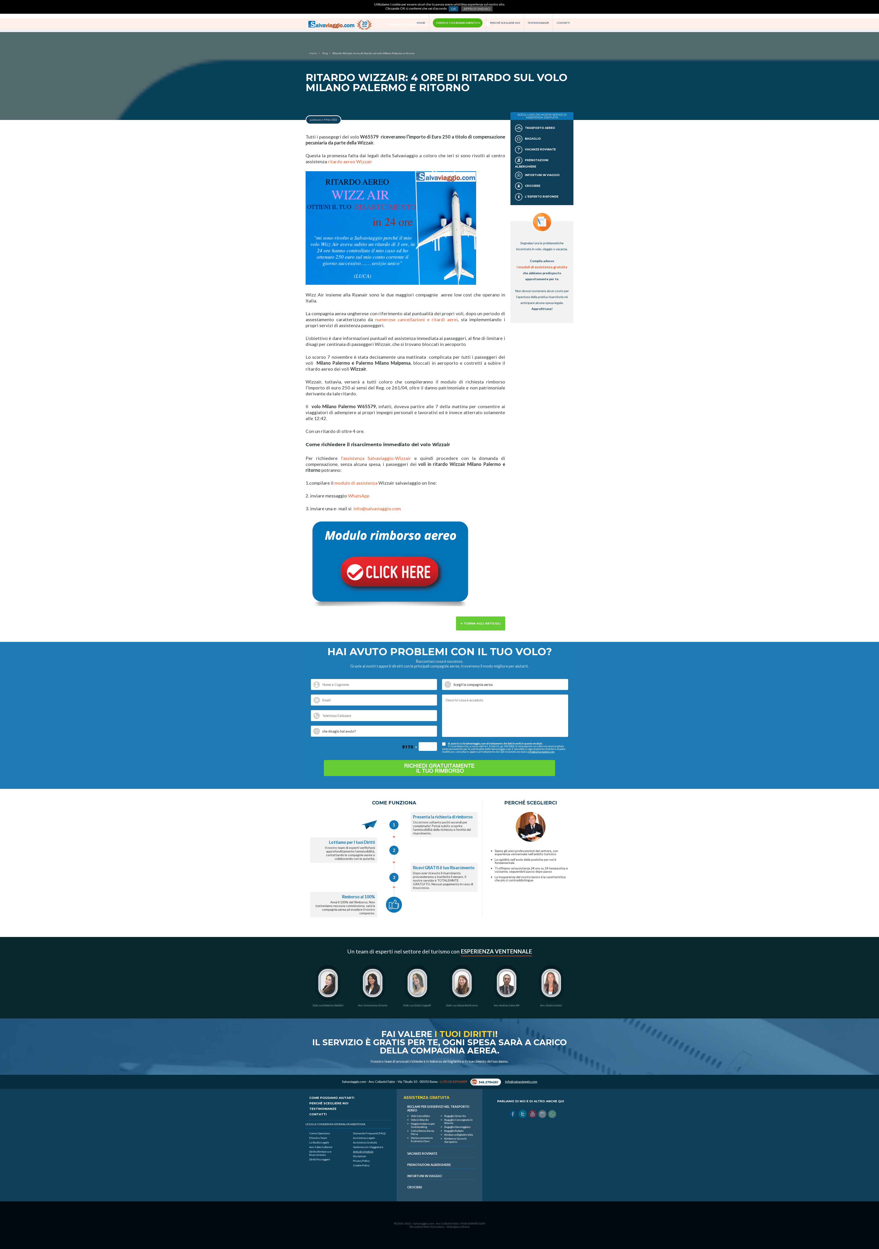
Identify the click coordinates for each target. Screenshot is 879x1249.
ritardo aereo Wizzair (350, 161)
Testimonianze (538, 23)
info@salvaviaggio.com (377, 508)
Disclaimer (359, 1156)
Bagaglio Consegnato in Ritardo (458, 1121)
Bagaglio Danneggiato (457, 1127)
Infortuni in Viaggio (542, 175)
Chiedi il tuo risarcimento (457, 22)
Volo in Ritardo (420, 1119)
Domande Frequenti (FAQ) (369, 1133)
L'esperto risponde (541, 196)
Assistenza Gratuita (365, 1142)
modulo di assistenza (355, 483)
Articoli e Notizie (363, 1151)
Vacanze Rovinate (540, 149)
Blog (325, 53)
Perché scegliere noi (505, 23)
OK (453, 9)
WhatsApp (358, 495)
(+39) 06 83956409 (453, 1081)
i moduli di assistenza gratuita (542, 267)
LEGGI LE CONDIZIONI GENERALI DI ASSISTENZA (335, 1124)
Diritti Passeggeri (319, 1159)
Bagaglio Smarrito (455, 1116)
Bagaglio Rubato (454, 1130)
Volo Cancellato (420, 1116)
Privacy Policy (361, 1160)
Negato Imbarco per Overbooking (423, 1125)
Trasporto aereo (539, 128)
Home (421, 23)
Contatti (563, 23)
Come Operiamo (319, 1133)
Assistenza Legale (364, 1138)
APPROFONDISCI (477, 9)
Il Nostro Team (318, 1138)
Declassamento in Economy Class (422, 1139)
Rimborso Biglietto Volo (458, 1134)
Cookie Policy (361, 1165)
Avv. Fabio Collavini (320, 1147)
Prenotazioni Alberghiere (429, 1165)
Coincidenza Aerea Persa (422, 1132)
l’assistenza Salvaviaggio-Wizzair (376, 458)
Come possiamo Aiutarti (331, 1098)
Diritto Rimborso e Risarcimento (320, 1153)
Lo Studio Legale (319, 1142)
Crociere (532, 185)
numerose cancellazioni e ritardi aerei (416, 319)
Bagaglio (532, 138)
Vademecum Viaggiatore (368, 1147)
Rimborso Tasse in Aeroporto (455, 1140)
